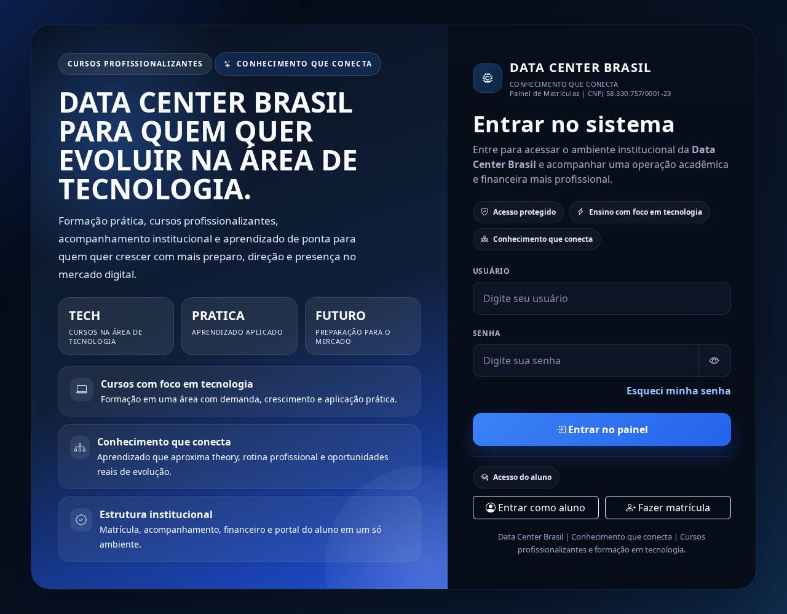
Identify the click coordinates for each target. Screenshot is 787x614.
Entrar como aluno (540, 507)
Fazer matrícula (673, 507)
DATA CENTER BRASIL (581, 67)
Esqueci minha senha (679, 390)
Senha (486, 333)
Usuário (491, 271)
